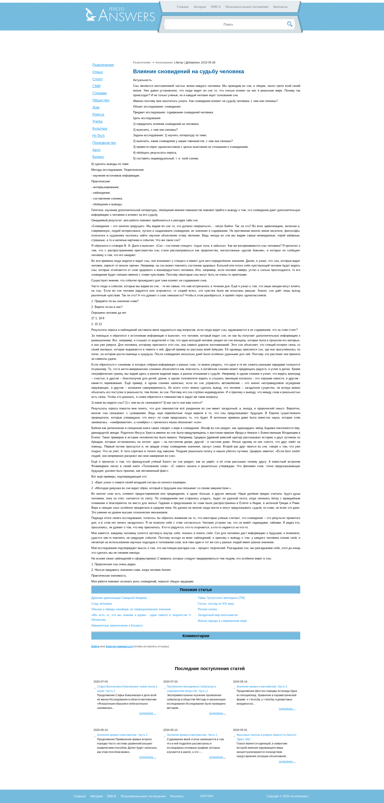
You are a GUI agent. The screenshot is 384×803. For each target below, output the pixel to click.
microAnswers (299, 796)
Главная (183, 6)
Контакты (280, 6)
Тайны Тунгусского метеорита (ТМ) (221, 598)
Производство (104, 143)
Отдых (97, 72)
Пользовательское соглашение (247, 6)
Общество (100, 100)
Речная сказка (207, 609)
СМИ (96, 86)
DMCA (216, 6)
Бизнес (98, 157)
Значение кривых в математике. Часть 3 (262, 686)
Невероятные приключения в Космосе (117, 625)
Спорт (97, 79)
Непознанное (164, 62)
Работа (98, 114)
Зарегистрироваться (119, 646)
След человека (101, 603)
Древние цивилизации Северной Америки (119, 598)
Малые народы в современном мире (222, 620)
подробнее (147, 713)
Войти (95, 646)
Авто (96, 150)
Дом (95, 107)
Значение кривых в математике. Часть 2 (122, 734)
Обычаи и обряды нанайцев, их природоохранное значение (131, 609)
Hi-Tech (98, 136)
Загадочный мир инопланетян (218, 615)
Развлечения (103, 65)
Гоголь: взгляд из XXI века (216, 603)
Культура (99, 128)
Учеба (97, 121)
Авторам (200, 6)
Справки (99, 93)
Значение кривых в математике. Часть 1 (192, 734)
